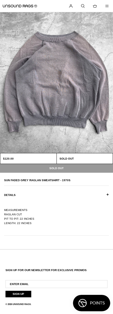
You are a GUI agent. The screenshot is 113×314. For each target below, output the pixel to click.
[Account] (71, 6)
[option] (56, 82)
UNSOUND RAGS (22, 304)
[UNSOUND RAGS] (20, 6)
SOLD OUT (67, 158)
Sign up (18, 293)
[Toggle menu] (107, 6)
